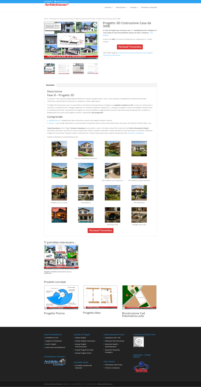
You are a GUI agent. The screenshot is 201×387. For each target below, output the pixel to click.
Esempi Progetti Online (83, 353)
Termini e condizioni (136, 133)
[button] (95, 25)
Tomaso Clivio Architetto (53, 384)
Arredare (133, 7)
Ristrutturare (120, 7)
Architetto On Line (51, 338)
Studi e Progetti (50, 344)
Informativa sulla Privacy (113, 365)
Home (46, 19)
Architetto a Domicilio (149, 7)
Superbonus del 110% (112, 338)
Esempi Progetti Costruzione (85, 341)
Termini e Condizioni (112, 368)
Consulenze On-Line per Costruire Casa (61, 19)
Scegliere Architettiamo (53, 341)
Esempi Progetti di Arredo (84, 350)
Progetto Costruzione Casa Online (84, 19)
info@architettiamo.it (104, 384)
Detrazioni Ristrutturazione (114, 341)
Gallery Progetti (80, 338)
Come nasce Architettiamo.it (55, 347)
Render (51, 123)
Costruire (107, 7)
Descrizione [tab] (50, 85)
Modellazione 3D (54, 120)
